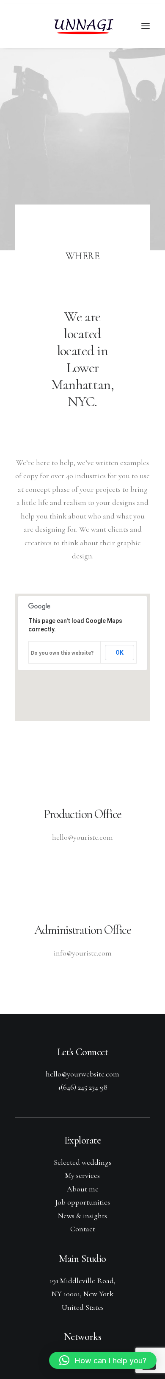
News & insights (82, 1215)
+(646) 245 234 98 (82, 1087)
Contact (82, 1228)
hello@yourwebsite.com (82, 1074)
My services (82, 1175)
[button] (103, 1360)
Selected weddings (82, 1162)
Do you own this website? (62, 653)
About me (83, 1189)
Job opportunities (82, 1202)
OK (120, 652)
